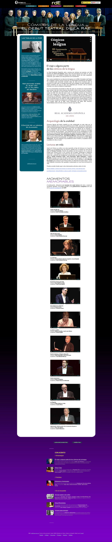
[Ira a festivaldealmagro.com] (32, 141)
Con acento (52, 535)
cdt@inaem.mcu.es (35, 533)
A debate (47, 535)
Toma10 (82, 533)
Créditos (70, 535)
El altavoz (59, 535)
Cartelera (65, 535)
